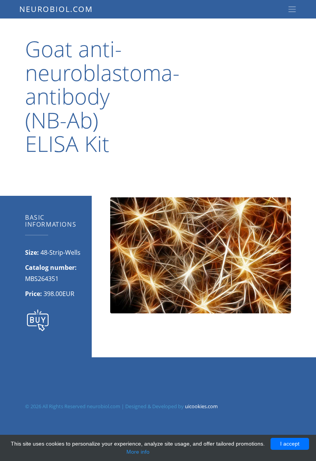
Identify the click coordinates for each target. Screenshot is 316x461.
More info (138, 452)
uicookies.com (201, 406)
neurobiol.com (56, 9)
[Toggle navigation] (292, 9)
